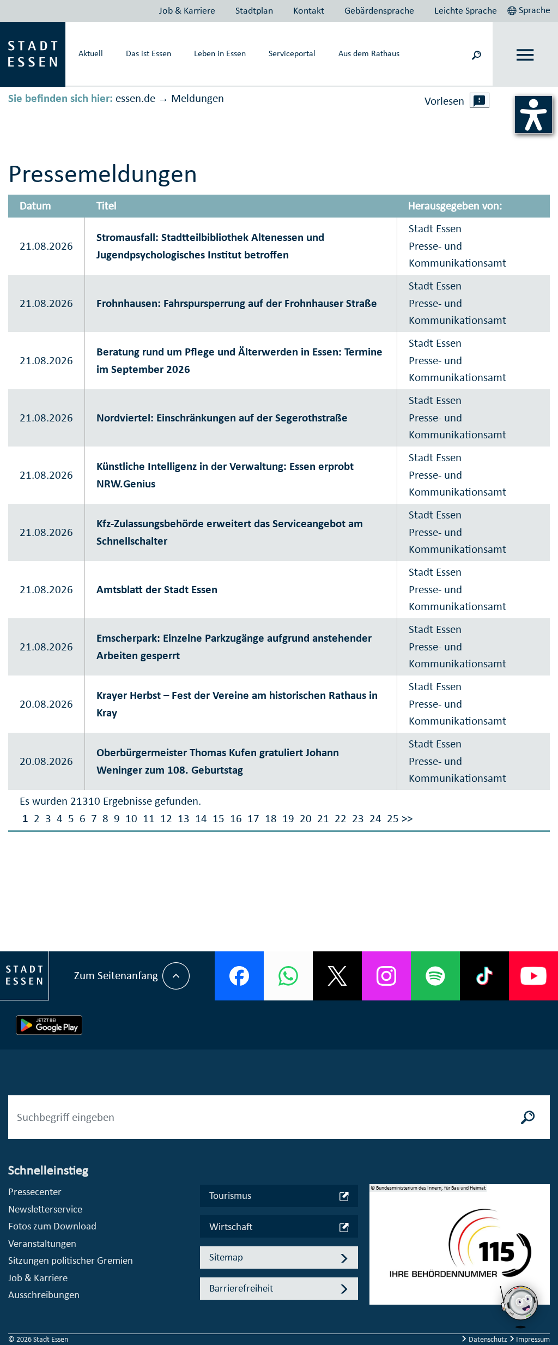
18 (271, 818)
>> (407, 818)
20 (306, 818)
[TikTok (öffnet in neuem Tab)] (484, 975)
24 (375, 818)
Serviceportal (292, 52)
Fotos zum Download (52, 1226)
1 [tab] (377, 1235)
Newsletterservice (45, 1209)
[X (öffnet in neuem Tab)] (337, 975)
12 (166, 818)
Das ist (148, 52)
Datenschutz (488, 1339)
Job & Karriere (187, 10)
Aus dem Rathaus (368, 52)
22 (341, 818)
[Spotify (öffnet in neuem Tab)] (435, 975)
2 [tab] (377, 1252)
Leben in (220, 52)
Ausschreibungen (44, 1294)
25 (393, 818)
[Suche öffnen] (476, 54)
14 (201, 818)
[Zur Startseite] (32, 53)
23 (358, 818)
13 (184, 818)
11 (149, 818)
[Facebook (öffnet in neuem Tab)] (239, 975)
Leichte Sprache (465, 10)
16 (236, 818)
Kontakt (308, 10)
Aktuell (90, 52)
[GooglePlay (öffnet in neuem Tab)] (49, 1025)
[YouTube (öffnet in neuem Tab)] (533, 975)
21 (323, 818)
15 (219, 818)
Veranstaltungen (42, 1243)
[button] (530, 8)
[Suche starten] (528, 1117)
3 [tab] (377, 1270)
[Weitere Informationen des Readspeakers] (479, 100)
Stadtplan (254, 10)
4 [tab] (377, 1287)
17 (253, 818)
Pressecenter (35, 1191)
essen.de (135, 98)
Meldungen (197, 98)
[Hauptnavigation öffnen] (525, 55)
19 (288, 818)
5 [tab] (377, 1305)
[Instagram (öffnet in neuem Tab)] (386, 975)
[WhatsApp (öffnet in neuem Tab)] (288, 975)
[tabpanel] (459, 1250)
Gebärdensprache (379, 10)
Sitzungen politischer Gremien (70, 1260)
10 (131, 818)
